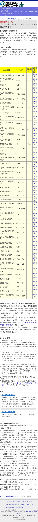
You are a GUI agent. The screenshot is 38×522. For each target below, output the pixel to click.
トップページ (15, 12)
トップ (2, 496)
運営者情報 (19, 507)
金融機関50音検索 (10, 19)
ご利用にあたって (27, 501)
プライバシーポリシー (13, 501)
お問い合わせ (10, 507)
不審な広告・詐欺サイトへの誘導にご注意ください (19, 504)
